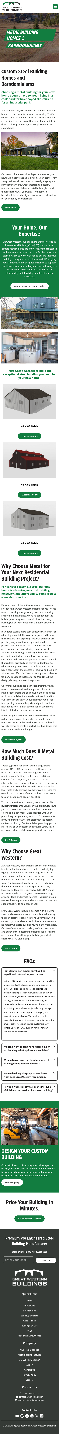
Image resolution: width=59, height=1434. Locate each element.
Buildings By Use (30, 1325)
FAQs (29, 1330)
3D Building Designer (29, 1359)
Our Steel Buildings (29, 1349)
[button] (55, 6)
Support (29, 1364)
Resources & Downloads (29, 1335)
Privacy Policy (29, 1374)
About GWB (29, 1305)
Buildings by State (29, 1315)
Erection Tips (29, 1310)
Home (30, 1300)
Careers (29, 1379)
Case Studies (29, 1320)
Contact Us (29, 1369)
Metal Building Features (29, 1354)
